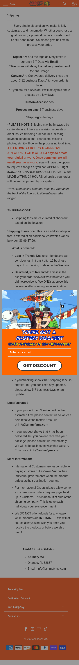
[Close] (72, 294)
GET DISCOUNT (39, 365)
